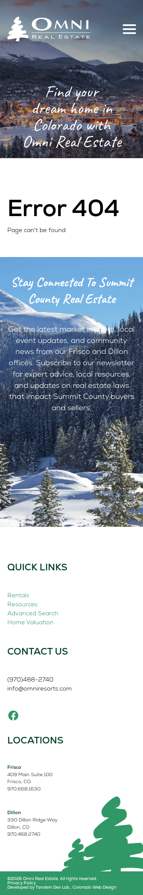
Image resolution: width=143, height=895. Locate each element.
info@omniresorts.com (39, 688)
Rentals (18, 595)
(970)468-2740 (30, 679)
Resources (22, 604)
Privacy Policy (21, 883)
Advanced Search (32, 613)
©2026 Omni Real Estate (32, 878)
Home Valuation (30, 622)
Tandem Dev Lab (53, 887)
